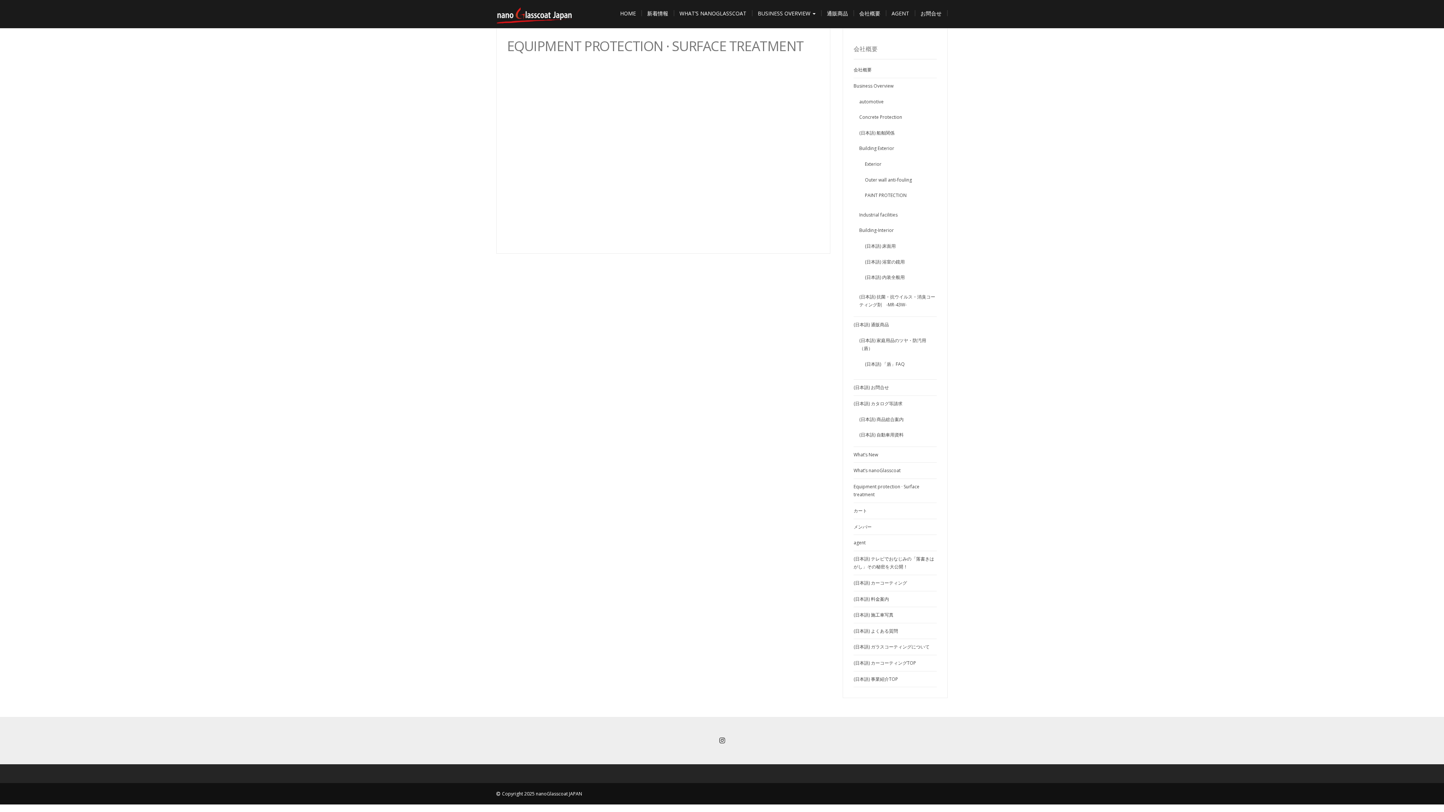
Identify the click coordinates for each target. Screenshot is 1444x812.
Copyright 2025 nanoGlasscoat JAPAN (542, 794)
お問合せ (931, 13)
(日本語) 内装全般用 (885, 277)
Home (628, 13)
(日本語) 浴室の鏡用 (885, 262)
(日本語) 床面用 (880, 246)
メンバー (863, 527)
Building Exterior (876, 148)
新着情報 (657, 13)
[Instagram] (722, 741)
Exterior (873, 164)
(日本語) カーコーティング (880, 583)
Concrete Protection (880, 117)
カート (860, 511)
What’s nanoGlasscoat (713, 13)
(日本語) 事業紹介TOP (876, 679)
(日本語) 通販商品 (871, 324)
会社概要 (869, 13)
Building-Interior (876, 230)
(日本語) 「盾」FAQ (885, 364)
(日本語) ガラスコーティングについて (892, 647)
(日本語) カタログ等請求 (878, 403)
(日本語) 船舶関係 (877, 133)
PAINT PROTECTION (886, 195)
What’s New (866, 454)
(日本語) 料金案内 (871, 599)
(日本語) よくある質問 (876, 631)
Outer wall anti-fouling (888, 180)
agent (900, 13)
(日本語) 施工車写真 (873, 615)
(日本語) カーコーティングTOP (885, 663)
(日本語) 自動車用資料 (881, 435)
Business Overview (785, 13)
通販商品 (837, 13)
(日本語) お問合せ (871, 387)
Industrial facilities (878, 215)
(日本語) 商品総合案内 (881, 419)
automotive (871, 101)
